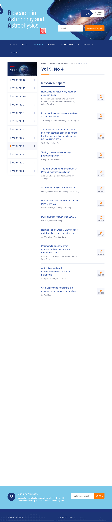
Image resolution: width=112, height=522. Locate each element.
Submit (52, 44)
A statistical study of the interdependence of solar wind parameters (55, 271)
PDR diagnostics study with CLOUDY (59, 217)
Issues (38, 44)
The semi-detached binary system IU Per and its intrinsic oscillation (59, 170)
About (25, 44)
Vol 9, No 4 (82, 63)
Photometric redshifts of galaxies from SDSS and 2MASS (59, 115)
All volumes (63, 63)
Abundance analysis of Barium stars (58, 187)
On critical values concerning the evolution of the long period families (58, 289)
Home (13, 44)
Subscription (70, 44)
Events (88, 44)
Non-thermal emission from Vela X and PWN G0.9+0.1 (60, 202)
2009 (73, 63)
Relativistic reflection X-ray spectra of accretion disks (59, 93)
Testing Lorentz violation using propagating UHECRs (56, 154)
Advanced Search (94, 28)
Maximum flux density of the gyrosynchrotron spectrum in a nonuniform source (55, 249)
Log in (14, 52)
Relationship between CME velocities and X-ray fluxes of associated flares (59, 231)
